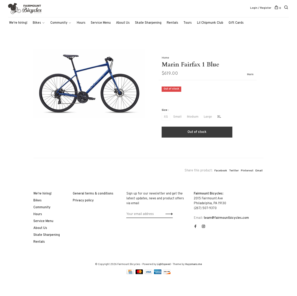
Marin (250, 74)
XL (219, 117)
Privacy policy (83, 201)
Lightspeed (164, 264)
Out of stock (196, 132)
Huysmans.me (193, 264)
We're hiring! (18, 23)
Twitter (234, 170)
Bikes (37, 23)
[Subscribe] (168, 214)
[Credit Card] (130, 273)
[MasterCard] (140, 273)
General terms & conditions (93, 194)
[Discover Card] (167, 273)
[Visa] (149, 273)
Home (165, 58)
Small (177, 117)
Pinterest (247, 170)
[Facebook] (195, 227)
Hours (81, 23)
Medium (192, 117)
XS (166, 117)
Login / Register (260, 8)
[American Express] (158, 273)
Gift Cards (236, 23)
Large (208, 117)
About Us (123, 23)
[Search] (286, 8)
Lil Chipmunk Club (210, 23)
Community (58, 23)
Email (259, 170)
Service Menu (101, 23)
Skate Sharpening (148, 23)
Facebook (220, 170)
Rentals (172, 23)
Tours (187, 23)
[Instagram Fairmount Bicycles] (203, 227)
